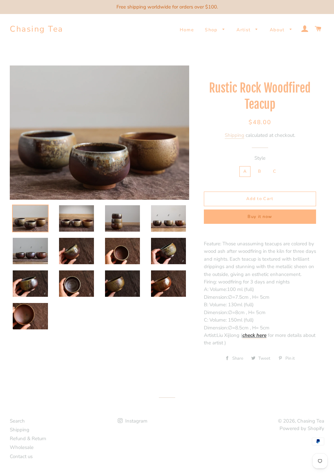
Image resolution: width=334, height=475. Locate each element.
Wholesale (22, 447)
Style (260, 158)
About (278, 30)
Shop (212, 30)
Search (17, 421)
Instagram (135, 421)
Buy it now (260, 217)
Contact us (21, 456)
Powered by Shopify (302, 428)
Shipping (234, 135)
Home (187, 30)
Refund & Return (28, 438)
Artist (244, 30)
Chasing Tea (36, 29)
